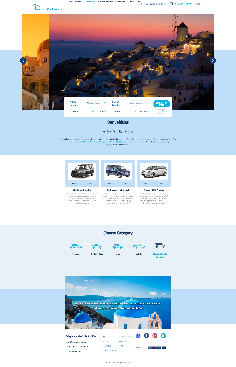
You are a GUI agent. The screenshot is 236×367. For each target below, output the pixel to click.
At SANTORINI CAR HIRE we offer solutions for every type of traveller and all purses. (118, 303)
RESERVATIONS (120, 1)
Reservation (82, 208)
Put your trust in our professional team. (118, 308)
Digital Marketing (116, 363)
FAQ (139, 1)
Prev (24, 60)
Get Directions (77, 352)
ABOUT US (78, 1)
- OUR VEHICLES (105, 346)
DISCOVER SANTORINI (105, 1)
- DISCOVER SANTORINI (108, 351)
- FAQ (121, 346)
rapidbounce (126, 363)
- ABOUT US (104, 341)
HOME (70, 1)
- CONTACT (123, 341)
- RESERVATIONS (125, 337)
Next (213, 60)
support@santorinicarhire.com (155, 4)
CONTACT (132, 1)
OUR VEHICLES (90, 1)
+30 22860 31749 (182, 3)
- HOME (103, 337)
